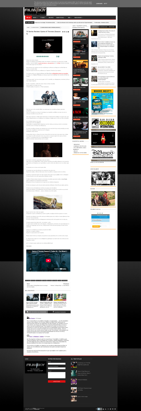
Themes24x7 (37, 409)
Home (29, 17)
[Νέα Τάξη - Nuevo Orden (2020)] (80, 109)
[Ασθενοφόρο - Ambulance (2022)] (80, 45)
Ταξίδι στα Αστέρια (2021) (79, 87)
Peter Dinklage (54, 280)
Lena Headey (49, 280)
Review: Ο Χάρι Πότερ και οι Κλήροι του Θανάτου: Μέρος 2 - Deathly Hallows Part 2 (84, 373)
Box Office (51, 17)
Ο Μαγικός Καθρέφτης (82, 379)
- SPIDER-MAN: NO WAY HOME (80, 152)
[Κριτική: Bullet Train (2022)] (80, 31)
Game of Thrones (38, 280)
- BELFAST (75, 151)
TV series (59, 280)
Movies (34, 17)
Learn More (99, 3)
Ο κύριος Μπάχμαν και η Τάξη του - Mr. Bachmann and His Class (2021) (80, 133)
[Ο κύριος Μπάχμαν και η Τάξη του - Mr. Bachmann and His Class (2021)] (80, 123)
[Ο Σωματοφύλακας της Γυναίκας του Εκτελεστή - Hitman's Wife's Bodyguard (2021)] (80, 61)
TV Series (42, 17)
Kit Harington (44, 280)
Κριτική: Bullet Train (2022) (104, 67)
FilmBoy (34, 408)
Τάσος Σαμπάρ (27, 280)
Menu (69, 17)
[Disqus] (47, 334)
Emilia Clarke (33, 280)
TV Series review (34, 27)
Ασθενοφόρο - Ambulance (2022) (84, 22)
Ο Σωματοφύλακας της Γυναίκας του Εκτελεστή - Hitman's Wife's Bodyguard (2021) (79, 71)
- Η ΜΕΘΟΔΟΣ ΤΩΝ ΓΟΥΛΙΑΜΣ (79, 146)
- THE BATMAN (76, 144)
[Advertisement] (89, 10)
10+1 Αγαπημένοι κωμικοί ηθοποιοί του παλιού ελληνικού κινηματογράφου (106, 78)
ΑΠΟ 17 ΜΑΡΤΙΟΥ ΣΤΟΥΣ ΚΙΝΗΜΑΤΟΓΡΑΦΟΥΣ (79, 26)
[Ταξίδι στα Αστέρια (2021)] (80, 79)
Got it (105, 3)
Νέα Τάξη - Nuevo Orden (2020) (80, 117)
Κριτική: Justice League (83, 396)
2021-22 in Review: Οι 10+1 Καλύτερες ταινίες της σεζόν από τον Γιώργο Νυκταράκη (57, 22)
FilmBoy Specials (60, 17)
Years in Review (78, 17)
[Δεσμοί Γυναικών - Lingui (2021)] (80, 93)
